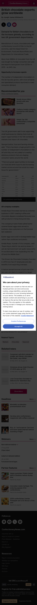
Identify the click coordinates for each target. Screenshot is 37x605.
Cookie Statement (27, 316)
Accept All (18, 326)
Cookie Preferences (18, 321)
